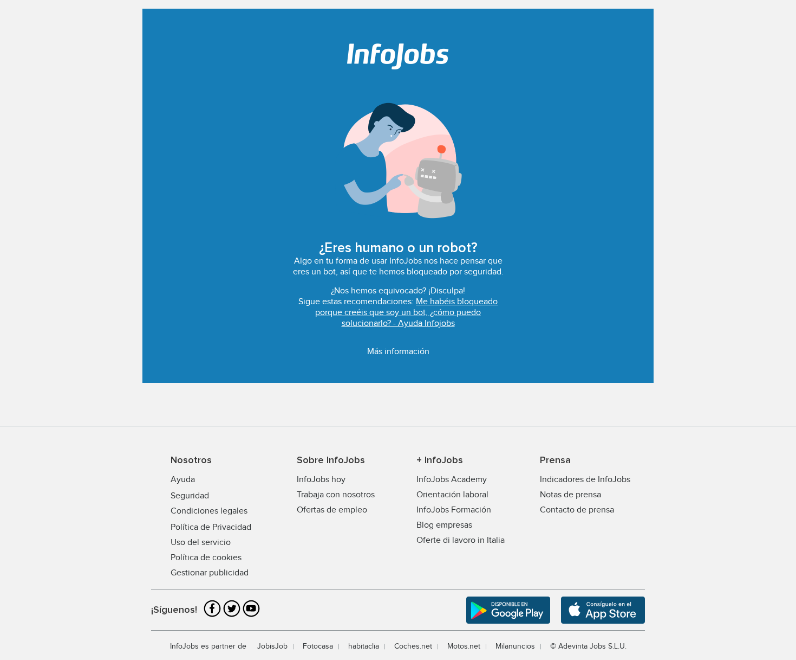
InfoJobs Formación (453, 510)
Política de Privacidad (211, 527)
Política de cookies (206, 558)
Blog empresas (444, 525)
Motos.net (463, 646)
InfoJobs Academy (451, 480)
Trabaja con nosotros (336, 495)
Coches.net (413, 646)
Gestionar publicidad (210, 573)
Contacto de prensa (577, 510)
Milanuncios (515, 646)
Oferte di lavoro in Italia (460, 540)
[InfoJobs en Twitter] (232, 616)
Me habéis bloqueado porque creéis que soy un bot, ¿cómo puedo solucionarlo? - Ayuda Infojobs (406, 313)
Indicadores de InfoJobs (585, 480)
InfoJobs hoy (321, 480)
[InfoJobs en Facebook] (212, 616)
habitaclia (363, 646)
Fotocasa (318, 646)
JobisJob (272, 646)
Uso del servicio (201, 542)
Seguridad (190, 496)
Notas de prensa (570, 495)
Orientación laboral (452, 495)
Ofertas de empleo (332, 510)
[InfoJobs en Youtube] (251, 616)
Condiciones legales (209, 511)
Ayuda (183, 480)
